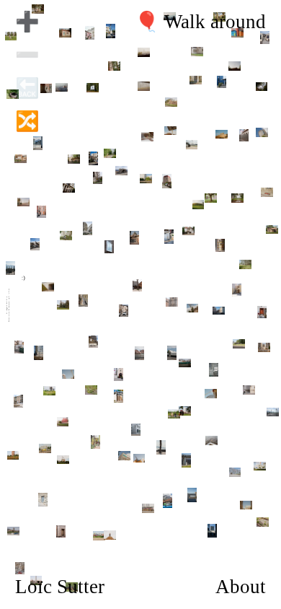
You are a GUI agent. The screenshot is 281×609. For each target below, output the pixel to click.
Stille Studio (8, 292)
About (240, 586)
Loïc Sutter (59, 586)
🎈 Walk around (200, 21)
